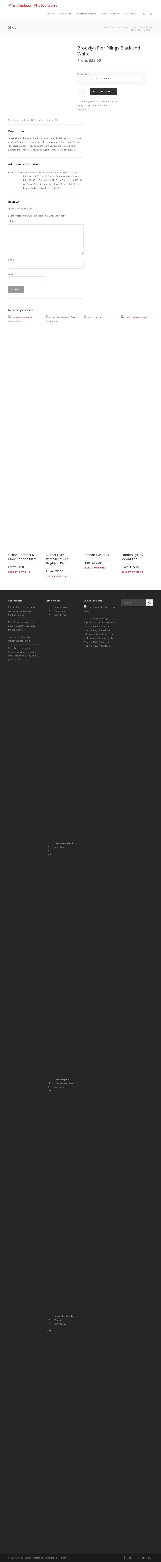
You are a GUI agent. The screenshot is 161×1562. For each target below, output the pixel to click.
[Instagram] (131, 1558)
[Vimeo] (150, 1558)
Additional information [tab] (32, 120)
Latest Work (66, 13)
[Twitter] (143, 1558)
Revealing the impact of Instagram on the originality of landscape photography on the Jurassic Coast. (23, 654)
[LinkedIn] (137, 1558)
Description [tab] (13, 120)
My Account (130, 13)
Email (12, 274)
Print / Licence (84, 73)
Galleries (51, 13)
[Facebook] (124, 1558)
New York (86, 109)
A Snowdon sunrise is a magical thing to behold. (19, 638)
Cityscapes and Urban (97, 105)
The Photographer (86, 13)
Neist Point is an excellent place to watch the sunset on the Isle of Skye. (22, 625)
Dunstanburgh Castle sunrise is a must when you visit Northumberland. (22, 611)
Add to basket (103, 91)
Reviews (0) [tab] (52, 120)
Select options (19, 572)
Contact (115, 13)
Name (12, 259)
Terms (103, 13)
